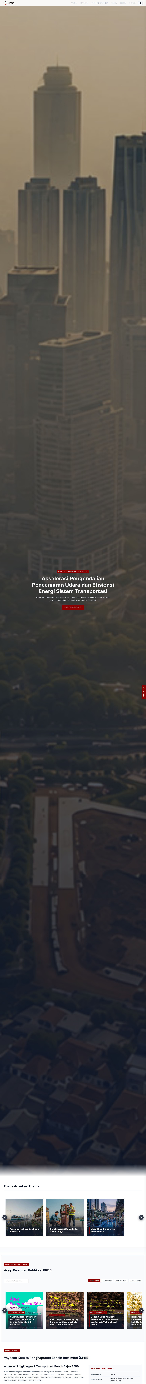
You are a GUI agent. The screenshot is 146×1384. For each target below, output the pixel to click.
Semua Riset (94, 1281)
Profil (114, 3)
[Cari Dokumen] (140, 3)
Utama (74, 3)
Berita (123, 3)
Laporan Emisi (135, 1281)
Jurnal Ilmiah (121, 1281)
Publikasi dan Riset (100, 3)
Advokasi (84, 3)
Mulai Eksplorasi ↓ (73, 607)
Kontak (132, 3)
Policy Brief (107, 1281)
